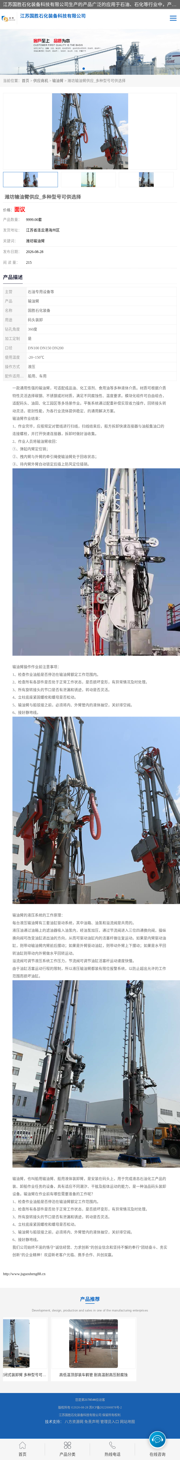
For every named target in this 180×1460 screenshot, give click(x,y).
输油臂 (58, 81)
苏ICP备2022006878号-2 (105, 1407)
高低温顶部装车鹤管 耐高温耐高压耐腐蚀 (45, 1375)
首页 (25, 81)
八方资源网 (74, 1422)
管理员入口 (109, 1422)
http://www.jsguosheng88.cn (24, 1274)
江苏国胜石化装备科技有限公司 (80, 1415)
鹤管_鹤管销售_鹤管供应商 (134, 1375)
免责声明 (91, 1422)
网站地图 (127, 1422)
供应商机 (40, 81)
